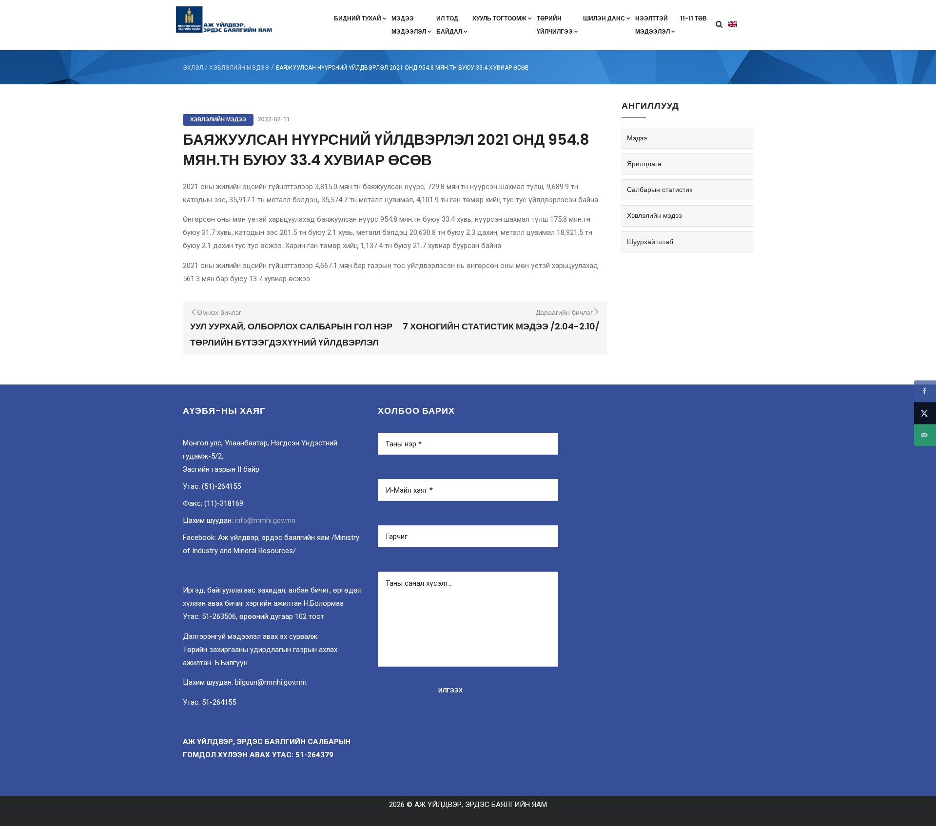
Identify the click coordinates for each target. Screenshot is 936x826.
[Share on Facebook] (925, 391)
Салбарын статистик (659, 189)
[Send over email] (925, 435)
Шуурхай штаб (650, 242)
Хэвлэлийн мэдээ (239, 67)
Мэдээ (637, 138)
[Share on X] (925, 413)
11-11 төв (693, 18)
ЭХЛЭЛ (193, 67)
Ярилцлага (644, 164)
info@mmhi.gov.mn (265, 520)
